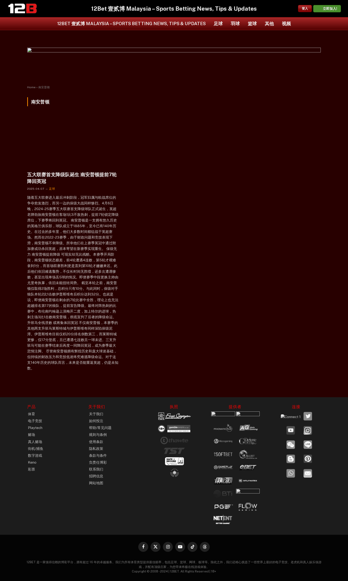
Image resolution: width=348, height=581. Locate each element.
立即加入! (330, 8)
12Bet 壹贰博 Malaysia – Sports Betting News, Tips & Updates (131, 23)
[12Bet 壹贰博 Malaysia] (22, 8)
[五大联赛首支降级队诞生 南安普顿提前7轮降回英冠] (73, 142)
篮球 (252, 23)
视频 (286, 23)
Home (31, 87)
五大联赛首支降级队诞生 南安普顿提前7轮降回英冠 (72, 178)
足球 (218, 23)
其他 (269, 23)
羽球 (235, 23)
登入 (305, 8)
